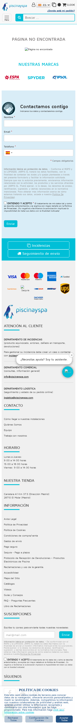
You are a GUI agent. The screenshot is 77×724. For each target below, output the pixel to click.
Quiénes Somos (13, 424)
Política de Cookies (14, 530)
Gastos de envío (13, 541)
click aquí (58, 709)
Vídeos (7, 589)
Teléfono (10, 146)
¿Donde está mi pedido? (61, 10)
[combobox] (9, 152)
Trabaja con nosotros (15, 435)
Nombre (9, 117)
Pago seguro (10, 546)
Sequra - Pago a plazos (17, 552)
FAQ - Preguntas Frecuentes (19, 600)
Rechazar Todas (13, 719)
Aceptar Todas (64, 719)
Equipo (8, 430)
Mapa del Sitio (12, 578)
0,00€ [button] (71, 4)
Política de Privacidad (16, 524)
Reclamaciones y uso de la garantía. (24, 567)
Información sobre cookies (19, 712)
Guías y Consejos (13, 595)
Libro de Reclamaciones (17, 606)
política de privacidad (30, 654)
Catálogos (9, 583)
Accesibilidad (11, 572)
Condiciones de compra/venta (21, 535)
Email (8, 131)
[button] (68, 372)
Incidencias (40, 245)
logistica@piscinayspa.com (18, 397)
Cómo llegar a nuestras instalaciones (24, 418)
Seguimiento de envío (40, 253)
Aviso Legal (10, 518)
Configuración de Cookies (39, 719)
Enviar (11, 223)
